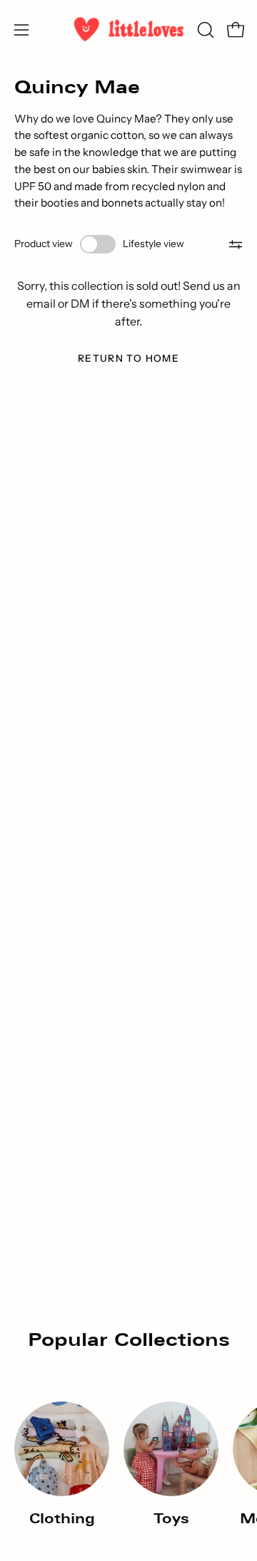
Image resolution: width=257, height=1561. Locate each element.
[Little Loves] (129, 29)
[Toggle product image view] (98, 244)
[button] (204, 30)
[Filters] (236, 244)
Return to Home (128, 358)
